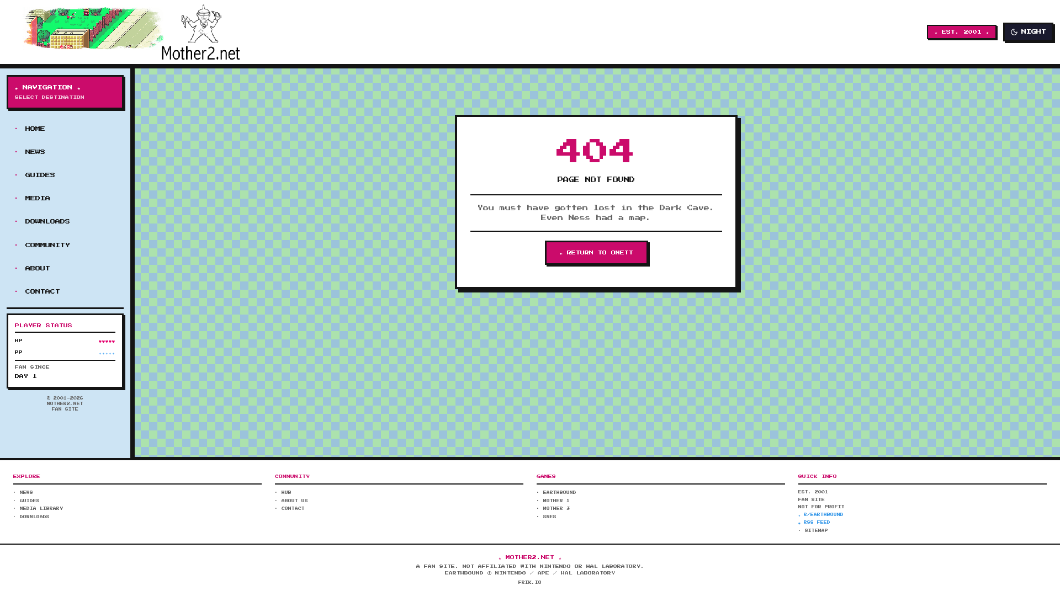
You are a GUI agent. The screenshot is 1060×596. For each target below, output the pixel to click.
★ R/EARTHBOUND (821, 515)
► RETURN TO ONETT (596, 253)
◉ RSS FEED (814, 522)
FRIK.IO (530, 582)
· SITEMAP (813, 531)
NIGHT (1033, 31)
